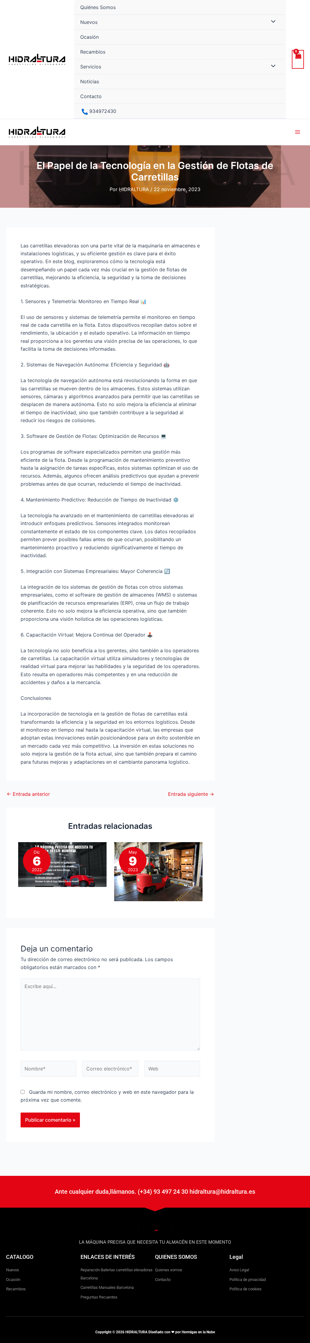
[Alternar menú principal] (297, 132)
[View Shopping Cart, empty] (298, 59)
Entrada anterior (28, 794)
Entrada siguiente (191, 794)
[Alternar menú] (271, 22)
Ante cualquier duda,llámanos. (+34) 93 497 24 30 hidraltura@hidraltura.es (155, 1191)
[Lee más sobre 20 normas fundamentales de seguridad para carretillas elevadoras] (158, 871)
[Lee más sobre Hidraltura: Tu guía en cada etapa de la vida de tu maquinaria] (62, 864)
